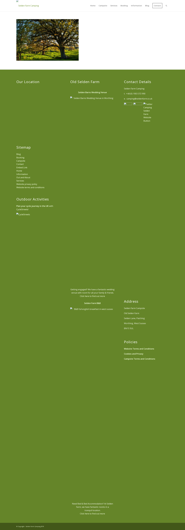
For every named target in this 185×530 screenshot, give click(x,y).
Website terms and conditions (30, 187)
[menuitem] (93, 5)
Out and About (23, 177)
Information (22, 174)
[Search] (166, 5)
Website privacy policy (26, 184)
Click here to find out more (92, 296)
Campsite (20, 160)
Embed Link (21, 167)
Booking (20, 157)
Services (20, 180)
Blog (18, 154)
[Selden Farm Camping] (27, 5)
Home (19, 170)
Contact (20, 164)
